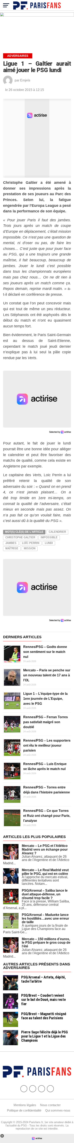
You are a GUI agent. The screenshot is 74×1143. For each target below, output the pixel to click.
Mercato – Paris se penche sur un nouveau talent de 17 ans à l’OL (46, 675)
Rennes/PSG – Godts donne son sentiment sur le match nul (45, 652)
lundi (49, 543)
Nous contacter (50, 1105)
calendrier (57, 531)
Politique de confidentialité (24, 1110)
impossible (49, 537)
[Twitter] (32, 1088)
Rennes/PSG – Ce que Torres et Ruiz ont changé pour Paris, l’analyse (46, 815)
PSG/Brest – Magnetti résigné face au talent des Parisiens (43, 1016)
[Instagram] (50, 1088)
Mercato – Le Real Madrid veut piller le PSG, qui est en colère (45, 871)
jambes (10, 543)
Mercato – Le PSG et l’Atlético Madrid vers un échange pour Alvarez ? (45, 849)
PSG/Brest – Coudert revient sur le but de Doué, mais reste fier (43, 999)
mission (29, 548)
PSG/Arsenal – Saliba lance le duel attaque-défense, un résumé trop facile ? (45, 894)
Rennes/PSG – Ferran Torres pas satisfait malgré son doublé (45, 722)
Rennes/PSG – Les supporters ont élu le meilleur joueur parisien (47, 745)
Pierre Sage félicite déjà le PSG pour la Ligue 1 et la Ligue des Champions (44, 1036)
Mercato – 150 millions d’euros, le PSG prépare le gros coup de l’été (46, 942)
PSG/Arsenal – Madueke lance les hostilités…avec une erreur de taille (45, 918)
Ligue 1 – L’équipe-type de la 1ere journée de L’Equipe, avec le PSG (45, 698)
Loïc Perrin (30, 543)
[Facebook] (23, 1088)
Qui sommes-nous (57, 1110)
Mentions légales (25, 1105)
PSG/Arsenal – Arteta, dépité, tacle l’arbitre (43, 979)
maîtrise (11, 548)
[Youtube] (41, 1088)
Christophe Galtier (20, 537)
